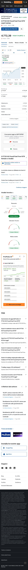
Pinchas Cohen (4, 174)
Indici (3, 6)
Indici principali (18, 6)
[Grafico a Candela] (3, 50)
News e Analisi (19, 42)
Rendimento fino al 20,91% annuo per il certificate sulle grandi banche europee (14, 404)
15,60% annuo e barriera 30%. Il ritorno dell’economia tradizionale (13, 394)
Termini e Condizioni (6, 550)
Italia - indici (9, 6)
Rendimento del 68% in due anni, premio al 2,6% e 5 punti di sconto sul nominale (14, 414)
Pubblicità (17, 479)
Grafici (11, 42)
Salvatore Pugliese (8, 397)
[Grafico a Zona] (5, 50)
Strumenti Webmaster (6, 485)
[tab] (7, 197)
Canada (16, 124)
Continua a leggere (14, 118)
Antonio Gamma (8, 408)
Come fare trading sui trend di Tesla (12, 180)
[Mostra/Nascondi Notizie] (10, 50)
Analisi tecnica (6, 192)
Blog (2, 476)
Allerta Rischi (4, 560)
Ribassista (15, 141)
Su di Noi (17, 476)
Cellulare (3, 479)
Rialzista (15, 149)
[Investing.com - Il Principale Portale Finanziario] (8, 2)
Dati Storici (10, 46)
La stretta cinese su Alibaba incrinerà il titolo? (13, 171)
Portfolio (3, 482)
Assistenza (18, 482)
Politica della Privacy (6, 555)
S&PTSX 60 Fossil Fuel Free (12, 127)
